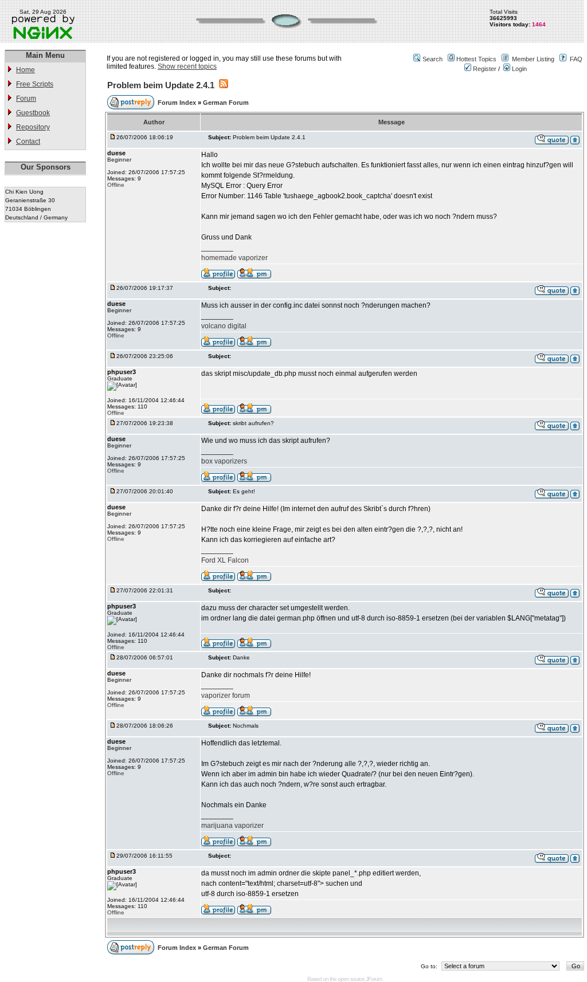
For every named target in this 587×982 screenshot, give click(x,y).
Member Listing (533, 59)
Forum (26, 99)
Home (25, 70)
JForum (374, 979)
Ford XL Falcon (225, 560)
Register (483, 68)
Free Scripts (34, 84)
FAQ (576, 59)
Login (518, 68)
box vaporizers (224, 461)
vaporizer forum (225, 696)
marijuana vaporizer (232, 826)
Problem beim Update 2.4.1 (160, 85)
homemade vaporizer (234, 258)
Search (432, 59)
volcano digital (223, 326)
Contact (28, 142)
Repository (33, 127)
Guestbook (33, 113)
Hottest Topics (476, 59)
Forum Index (178, 102)
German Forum (226, 102)
